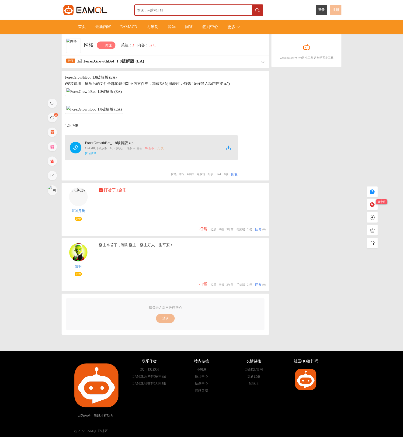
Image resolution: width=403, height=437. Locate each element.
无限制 (152, 26)
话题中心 (201, 383)
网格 (89, 44)
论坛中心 (201, 376)
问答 (189, 26)
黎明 (78, 266)
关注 (108, 45)
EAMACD (128, 26)
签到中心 (210, 26)
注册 (336, 10)
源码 (172, 26)
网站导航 (201, 390)
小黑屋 (201, 369)
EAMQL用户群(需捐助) (149, 376)
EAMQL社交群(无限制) (149, 383)
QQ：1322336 (149, 369)
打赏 (203, 229)
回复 (234, 174)
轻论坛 (254, 383)
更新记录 (253, 376)
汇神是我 (78, 211)
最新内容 (103, 26)
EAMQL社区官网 (94, 9)
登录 (321, 10)
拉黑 (174, 174)
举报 (181, 174)
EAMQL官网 (254, 369)
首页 (82, 26)
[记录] (160, 148)
